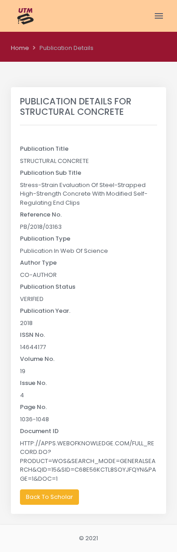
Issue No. (33, 383)
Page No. (33, 407)
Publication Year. (45, 310)
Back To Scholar (49, 497)
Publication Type (45, 238)
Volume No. (37, 359)
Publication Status (47, 286)
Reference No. (41, 214)
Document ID (39, 431)
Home (20, 48)
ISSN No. (32, 334)
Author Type (38, 262)
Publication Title (44, 148)
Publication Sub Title (50, 172)
